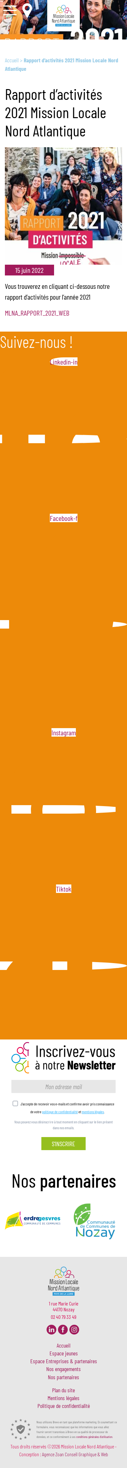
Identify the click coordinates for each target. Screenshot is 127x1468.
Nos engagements (63, 1369)
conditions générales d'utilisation (94, 1437)
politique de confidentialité (60, 1111)
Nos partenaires (63, 1377)
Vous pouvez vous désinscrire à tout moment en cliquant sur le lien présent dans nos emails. (63, 1124)
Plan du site (63, 1390)
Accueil (12, 60)
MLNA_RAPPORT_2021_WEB (37, 312)
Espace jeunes (63, 1353)
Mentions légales (63, 1398)
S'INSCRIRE (63, 1144)
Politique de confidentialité (63, 1406)
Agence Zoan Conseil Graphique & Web (75, 1454)
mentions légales (93, 1111)
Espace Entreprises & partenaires (63, 1361)
